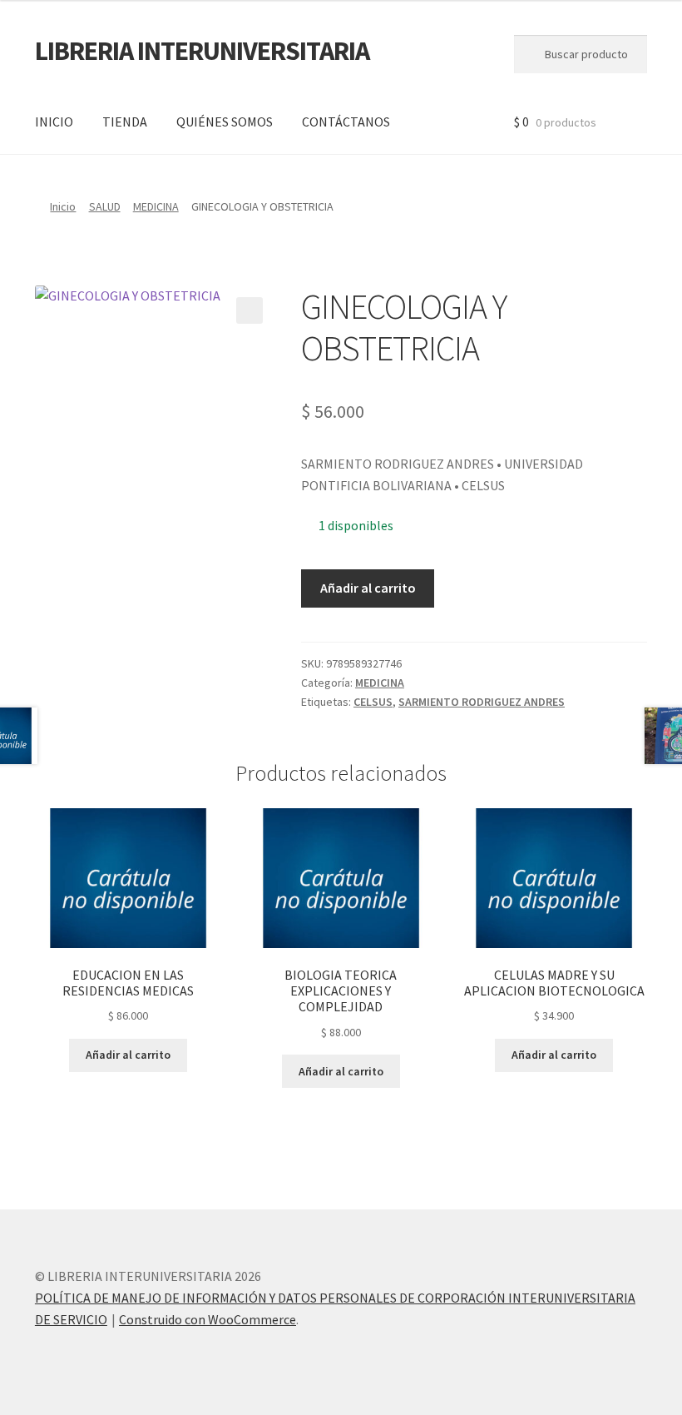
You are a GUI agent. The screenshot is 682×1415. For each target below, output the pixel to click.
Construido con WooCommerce (207, 1319)
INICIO (54, 121)
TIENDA (124, 121)
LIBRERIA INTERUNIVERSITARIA (202, 50)
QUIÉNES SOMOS (224, 121)
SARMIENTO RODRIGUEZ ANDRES (481, 701)
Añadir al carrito (368, 587)
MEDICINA (156, 206)
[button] (249, 310)
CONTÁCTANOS (346, 121)
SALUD (105, 206)
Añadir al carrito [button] (128, 1054)
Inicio (63, 206)
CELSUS (373, 701)
